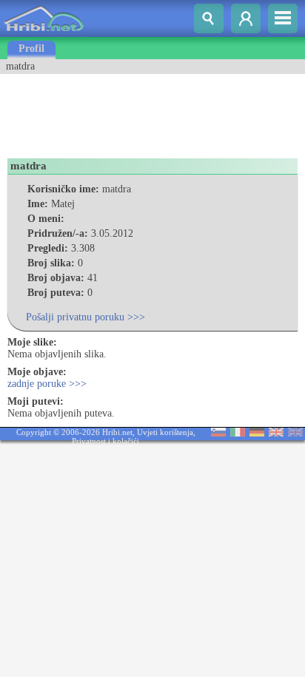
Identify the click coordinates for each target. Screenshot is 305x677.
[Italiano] (237, 433)
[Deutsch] (256, 433)
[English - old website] (295, 433)
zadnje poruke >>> (47, 383)
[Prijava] (246, 18)
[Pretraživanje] (209, 18)
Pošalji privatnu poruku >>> (85, 317)
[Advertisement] (118, 111)
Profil (31, 48)
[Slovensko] (218, 433)
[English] (276, 433)
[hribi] (43, 33)
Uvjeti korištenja (165, 432)
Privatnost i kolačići (105, 441)
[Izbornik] (283, 18)
